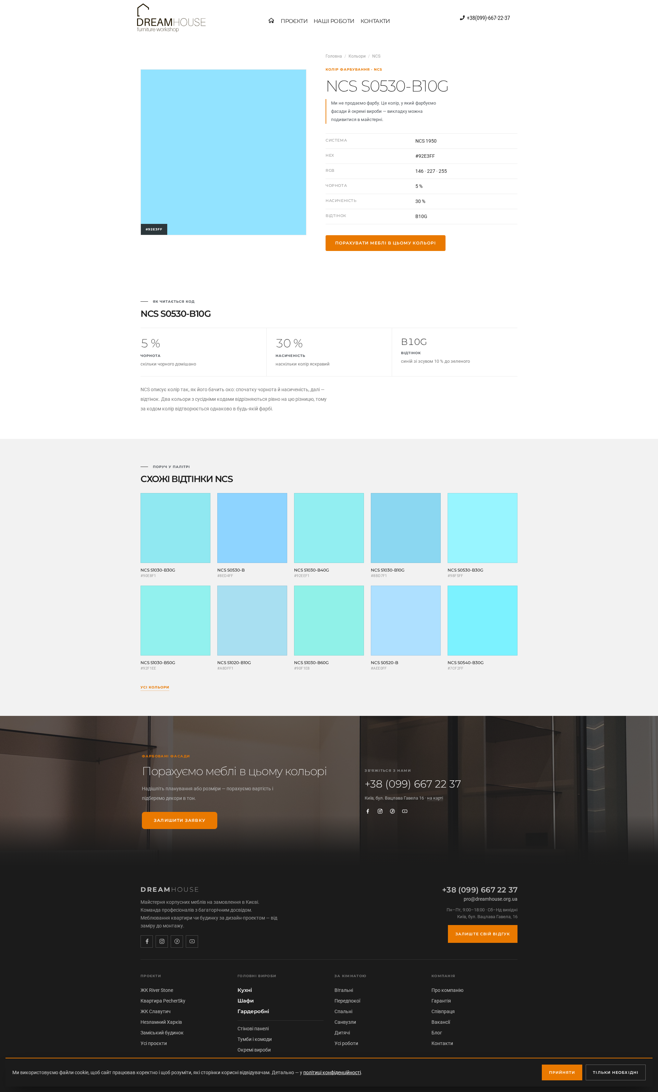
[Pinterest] (392, 811)
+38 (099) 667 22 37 (413, 784)
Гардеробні (253, 1011)
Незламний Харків (161, 1022)
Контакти (442, 1043)
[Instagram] (380, 811)
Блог (436, 1032)
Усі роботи (346, 1043)
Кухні (244, 990)
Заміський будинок (162, 1032)
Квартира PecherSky (163, 1001)
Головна (334, 56)
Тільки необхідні (615, 1072)
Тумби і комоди (254, 1039)
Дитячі (342, 1032)
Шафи (245, 1001)
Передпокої (347, 1001)
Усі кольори (155, 687)
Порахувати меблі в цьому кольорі (385, 242)
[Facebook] (368, 811)
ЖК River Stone (157, 990)
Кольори (357, 56)
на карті (435, 798)
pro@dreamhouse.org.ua (490, 899)
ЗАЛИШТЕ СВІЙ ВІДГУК (482, 934)
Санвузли (345, 1022)
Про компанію (447, 990)
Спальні (343, 1011)
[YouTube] (405, 811)
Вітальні (343, 990)
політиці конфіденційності (332, 1072)
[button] (294, 21)
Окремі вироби (254, 1050)
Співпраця (443, 1011)
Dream (170, 889)
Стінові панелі (253, 1028)
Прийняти (562, 1072)
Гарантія (441, 1001)
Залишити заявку (179, 820)
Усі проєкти (154, 1043)
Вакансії (440, 1022)
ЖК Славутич (156, 1011)
